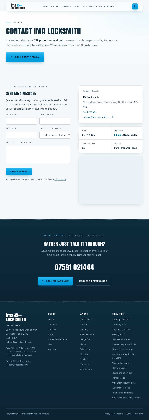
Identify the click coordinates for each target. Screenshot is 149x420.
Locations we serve (57, 339)
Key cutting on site (121, 329)
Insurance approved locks (124, 344)
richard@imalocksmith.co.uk (98, 116)
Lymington (85, 359)
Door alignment (119, 368)
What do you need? (50, 129)
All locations (86, 369)
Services (66, 6)
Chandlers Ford (87, 334)
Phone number (47, 115)
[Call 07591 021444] (135, 6)
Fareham (84, 364)
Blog (99, 6)
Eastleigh (84, 329)
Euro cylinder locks (121, 387)
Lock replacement (120, 319)
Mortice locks (118, 377)
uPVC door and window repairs (126, 397)
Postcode (11, 129)
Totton (83, 324)
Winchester (85, 349)
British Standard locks (122, 392)
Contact (109, 6)
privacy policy (60, 179)
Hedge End (85, 339)
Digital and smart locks (123, 372)
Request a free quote (93, 281)
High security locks (121, 339)
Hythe (83, 344)
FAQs (76, 6)
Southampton (86, 319)
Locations (88, 6)
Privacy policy (109, 414)
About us (52, 324)
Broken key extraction (122, 349)
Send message (19, 171)
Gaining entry (118, 334)
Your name (11, 115)
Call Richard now (57, 281)
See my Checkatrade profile (19, 361)
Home (45, 6)
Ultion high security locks (124, 382)
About (54, 6)
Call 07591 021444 (27, 57)
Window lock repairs (121, 363)
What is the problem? (18, 142)
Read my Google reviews (17, 364)
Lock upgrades (119, 324)
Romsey (84, 354)
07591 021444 (89, 111)
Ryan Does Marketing (134, 414)
